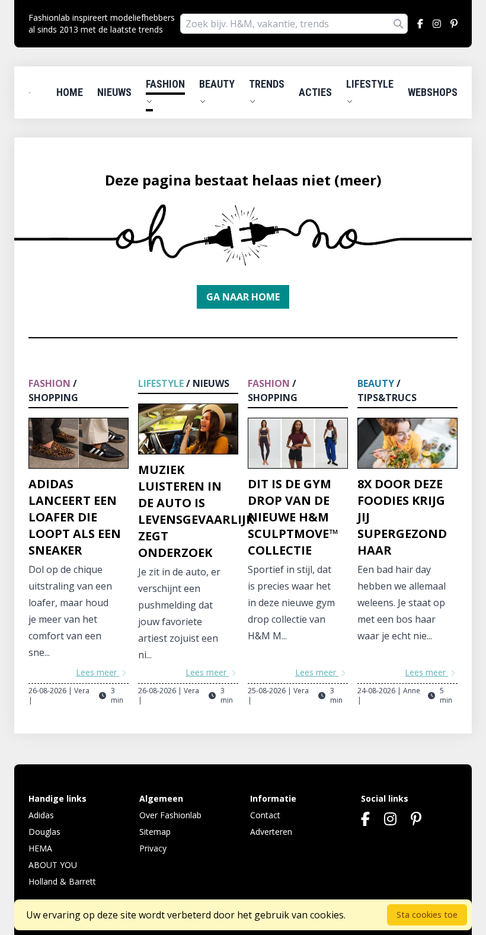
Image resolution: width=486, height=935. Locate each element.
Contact (265, 815)
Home (69, 92)
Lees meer (97, 672)
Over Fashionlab (170, 815)
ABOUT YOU (52, 864)
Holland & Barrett (62, 881)
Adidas (41, 815)
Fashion (165, 84)
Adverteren (271, 831)
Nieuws (114, 92)
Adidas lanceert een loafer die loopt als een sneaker (74, 517)
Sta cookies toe (427, 914)
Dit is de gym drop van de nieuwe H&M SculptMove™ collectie (293, 517)
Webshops (433, 92)
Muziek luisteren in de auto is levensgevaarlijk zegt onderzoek (196, 511)
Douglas (44, 831)
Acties (315, 92)
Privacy (153, 848)
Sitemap (155, 831)
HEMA (40, 848)
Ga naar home (243, 296)
